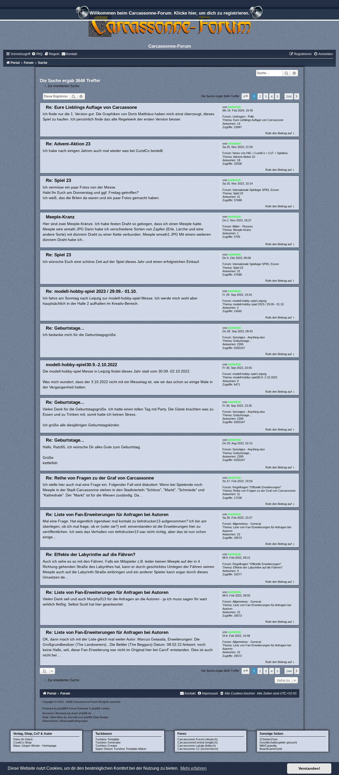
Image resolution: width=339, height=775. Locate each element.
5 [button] (277, 96)
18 (238, 160)
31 (238, 196)
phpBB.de (85, 713)
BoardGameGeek (271, 748)
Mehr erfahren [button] (193, 768)
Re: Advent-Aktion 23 (68, 143)
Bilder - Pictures (243, 226)
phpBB (62, 708)
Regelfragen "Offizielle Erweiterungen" (257, 487)
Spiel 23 (238, 193)
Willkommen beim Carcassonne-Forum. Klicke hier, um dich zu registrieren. (169, 13)
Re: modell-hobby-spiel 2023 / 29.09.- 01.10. (91, 291)
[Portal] (169, 25)
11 (238, 494)
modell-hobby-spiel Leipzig (249, 300)
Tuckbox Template (107, 739)
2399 (240, 344)
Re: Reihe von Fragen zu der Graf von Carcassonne (100, 478)
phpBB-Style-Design (96, 717)
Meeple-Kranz (242, 229)
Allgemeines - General (247, 523)
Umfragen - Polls (243, 116)
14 (238, 123)
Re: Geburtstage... (65, 328)
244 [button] (289, 96)
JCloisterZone (269, 739)
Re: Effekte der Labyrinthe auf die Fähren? (90, 554)
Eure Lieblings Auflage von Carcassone (258, 120)
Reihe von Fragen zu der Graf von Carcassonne (264, 490)
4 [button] (272, 96)
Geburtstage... (242, 340)
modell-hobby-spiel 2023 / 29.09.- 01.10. (258, 304)
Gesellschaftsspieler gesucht (278, 742)
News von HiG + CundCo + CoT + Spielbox (260, 153)
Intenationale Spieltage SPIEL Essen (256, 189)
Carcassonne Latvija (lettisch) (196, 745)
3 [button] (266, 96)
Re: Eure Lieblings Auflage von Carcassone (91, 107)
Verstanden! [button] (309, 768)
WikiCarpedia (268, 745)
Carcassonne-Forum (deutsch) (197, 739)
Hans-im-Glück (23, 739)
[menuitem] (37, 54)
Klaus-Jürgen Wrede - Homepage (34, 745)
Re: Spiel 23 (58, 180)
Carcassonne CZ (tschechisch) (197, 748)
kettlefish (234, 107)
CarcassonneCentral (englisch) (197, 742)
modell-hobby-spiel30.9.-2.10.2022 (255, 377)
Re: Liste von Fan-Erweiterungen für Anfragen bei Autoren (107, 514)
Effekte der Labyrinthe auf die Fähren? (257, 567)
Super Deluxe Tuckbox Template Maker (120, 748)
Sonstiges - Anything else (249, 337)
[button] (245, 96)
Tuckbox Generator (108, 742)
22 (238, 534)
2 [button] (260, 96)
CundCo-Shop (22, 742)
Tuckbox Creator (106, 745)
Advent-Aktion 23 (244, 156)
